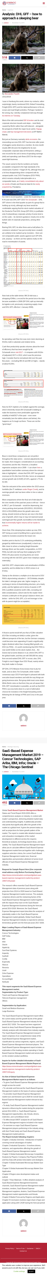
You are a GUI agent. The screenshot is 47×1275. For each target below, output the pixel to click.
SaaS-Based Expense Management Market (25, 810)
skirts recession (31, 139)
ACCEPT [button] (31, 1271)
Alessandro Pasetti (12, 94)
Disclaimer (30, 1248)
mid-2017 (19, 352)
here (39, 467)
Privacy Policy (9, 1248)
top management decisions (21, 132)
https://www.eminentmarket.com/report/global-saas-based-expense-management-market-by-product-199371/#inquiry (22, 1069)
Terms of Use (20, 1248)
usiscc (6, 23)
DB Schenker (29, 120)
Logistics (10, 10)
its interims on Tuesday (11, 116)
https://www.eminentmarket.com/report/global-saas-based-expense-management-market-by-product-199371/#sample (22, 878)
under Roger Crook (30, 489)
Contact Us (23, 1251)
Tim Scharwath (31, 200)
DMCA (38, 1248)
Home (4, 10)
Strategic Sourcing (13, 747)
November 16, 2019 (18, 23)
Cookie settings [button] (19, 1271)
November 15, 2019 (18, 771)
